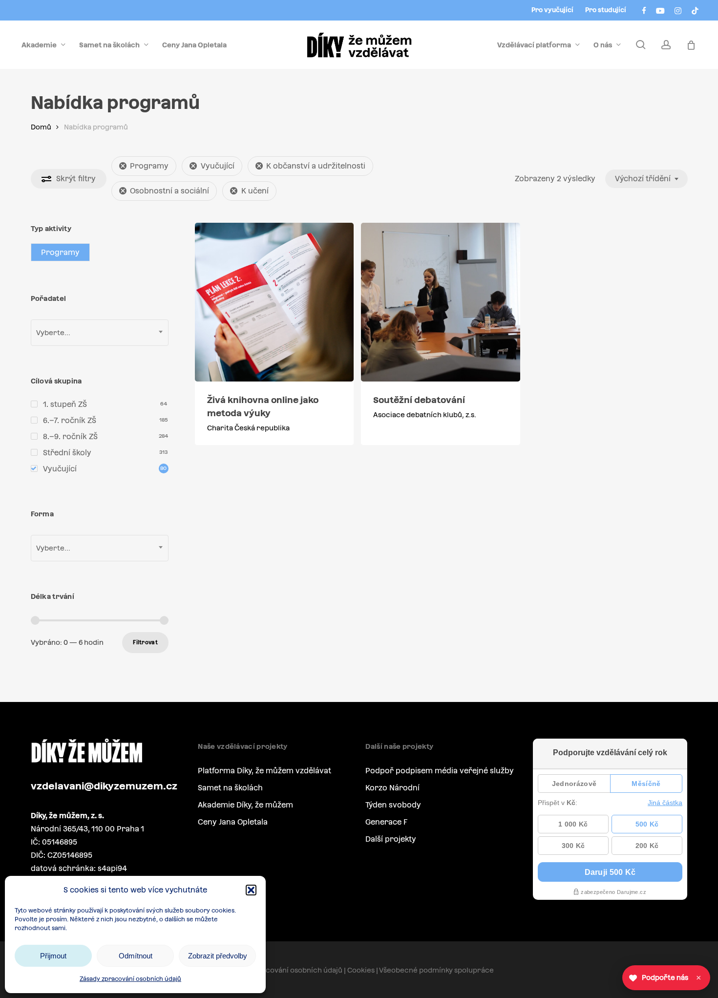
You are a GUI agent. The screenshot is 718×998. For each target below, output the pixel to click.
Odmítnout (135, 956)
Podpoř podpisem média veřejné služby (439, 770)
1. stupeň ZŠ (65, 404)
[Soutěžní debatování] (440, 302)
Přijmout (53, 956)
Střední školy (67, 452)
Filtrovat (145, 642)
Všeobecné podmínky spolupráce (436, 970)
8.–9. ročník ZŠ (70, 436)
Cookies (361, 970)
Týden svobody (393, 805)
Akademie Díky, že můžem (245, 805)
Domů (41, 127)
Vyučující (217, 166)
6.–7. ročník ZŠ (69, 420)
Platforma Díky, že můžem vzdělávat (264, 770)
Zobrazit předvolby (217, 956)
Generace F (386, 822)
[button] (251, 890)
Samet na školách (230, 788)
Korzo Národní (392, 788)
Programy (149, 166)
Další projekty (390, 839)
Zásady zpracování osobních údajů (130, 979)
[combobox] (646, 179)
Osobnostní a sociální (169, 191)
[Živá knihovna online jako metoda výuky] (274, 302)
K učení (255, 191)
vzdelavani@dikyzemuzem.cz (104, 786)
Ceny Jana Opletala (233, 822)
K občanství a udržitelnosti (315, 166)
